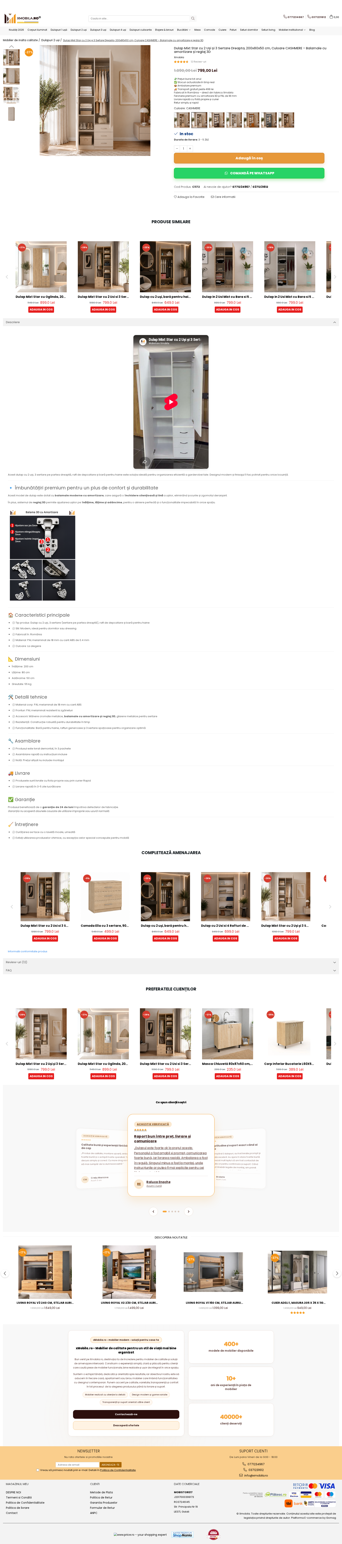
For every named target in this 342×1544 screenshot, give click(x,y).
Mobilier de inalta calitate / (22, 40)
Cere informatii (224, 197)
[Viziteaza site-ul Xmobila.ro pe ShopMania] (182, 1535)
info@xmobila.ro (256, 1475)
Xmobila (179, 57)
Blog (312, 29)
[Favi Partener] (213, 1534)
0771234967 (256, 1464)
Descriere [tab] (13, 322)
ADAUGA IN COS (41, 309)
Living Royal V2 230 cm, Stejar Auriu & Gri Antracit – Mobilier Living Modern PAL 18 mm (129, 1303)
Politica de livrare (17, 1508)
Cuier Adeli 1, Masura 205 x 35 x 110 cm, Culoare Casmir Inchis (297, 1303)
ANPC (93, 1513)
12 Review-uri (198, 61)
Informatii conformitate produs (27, 951)
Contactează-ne (126, 1414)
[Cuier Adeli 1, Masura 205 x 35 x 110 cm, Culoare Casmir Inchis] (297, 1272)
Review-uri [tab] (16, 962)
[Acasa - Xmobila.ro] (23, 19)
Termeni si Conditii (19, 1497)
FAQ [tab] (9, 970)
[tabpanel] (95, 100)
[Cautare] (193, 18)
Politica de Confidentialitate (25, 1503)
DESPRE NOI (13, 1492)
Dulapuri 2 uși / (52, 40)
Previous (11, 47)
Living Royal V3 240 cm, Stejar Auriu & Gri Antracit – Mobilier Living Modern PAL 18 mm (45, 1303)
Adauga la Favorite (190, 197)
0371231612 (256, 1470)
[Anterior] (153, 1211)
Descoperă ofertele (126, 1425)
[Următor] (188, 1211)
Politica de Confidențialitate (118, 1470)
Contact (12, 1513)
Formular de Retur (102, 1508)
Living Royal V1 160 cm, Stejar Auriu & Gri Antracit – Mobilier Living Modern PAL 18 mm (213, 1303)
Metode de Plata (101, 1492)
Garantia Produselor (103, 1503)
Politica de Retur (101, 1497)
